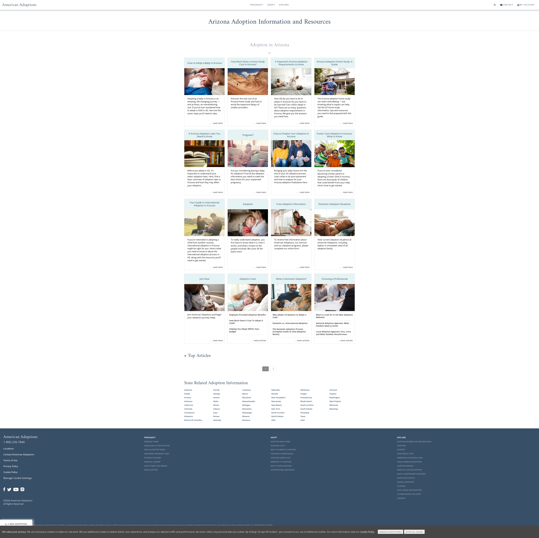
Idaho (215, 401)
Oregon (303, 393)
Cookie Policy (10, 472)
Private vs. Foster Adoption (409, 470)
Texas (302, 416)
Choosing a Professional (282, 454)
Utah (302, 420)
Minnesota (247, 409)
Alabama (188, 390)
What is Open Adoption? (281, 466)
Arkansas (188, 401)
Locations (8, 448)
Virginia (332, 393)
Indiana (216, 409)
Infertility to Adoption (281, 462)
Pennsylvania (306, 397)
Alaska (187, 393)
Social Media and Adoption (409, 490)
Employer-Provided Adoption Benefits (247, 314)
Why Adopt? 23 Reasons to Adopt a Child (289, 316)
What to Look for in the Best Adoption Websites (334, 316)
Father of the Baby (152, 458)
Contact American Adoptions (18, 454)
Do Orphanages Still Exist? (409, 494)
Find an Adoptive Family (154, 449)
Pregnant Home (151, 441)
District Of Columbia (193, 420)
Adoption (401, 446)
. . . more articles (258, 340)
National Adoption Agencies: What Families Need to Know (332, 324)
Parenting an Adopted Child (410, 458)
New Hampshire (278, 397)
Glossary (401, 486)
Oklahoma (305, 390)
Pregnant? (256, 4)
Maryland (246, 397)
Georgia (216, 393)
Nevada (274, 393)
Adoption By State (405, 454)
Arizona (187, 397)
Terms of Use (10, 460)
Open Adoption (151, 470)
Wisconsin (333, 405)
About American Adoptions (409, 462)
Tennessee (304, 412)
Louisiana (246, 390)
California (188, 405)
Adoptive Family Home (280, 441)
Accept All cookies (414, 532)
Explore (284, 4)
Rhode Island (306, 401)
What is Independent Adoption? (411, 474)
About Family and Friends (155, 466)
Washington (334, 397)
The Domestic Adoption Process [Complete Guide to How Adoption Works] (289, 332)
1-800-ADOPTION (17, 524)
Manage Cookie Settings (17, 478)
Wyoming (333, 409)
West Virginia (335, 401)
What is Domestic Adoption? (283, 449)
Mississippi (247, 412)
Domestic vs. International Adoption (290, 323)
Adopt (271, 4)
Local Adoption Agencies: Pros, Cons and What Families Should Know (333, 333)
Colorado (188, 409)
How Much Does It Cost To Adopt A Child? (246, 322)
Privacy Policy (10, 466)
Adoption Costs (278, 446)
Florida (216, 390)
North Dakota (277, 416)
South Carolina (306, 405)
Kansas (216, 416)
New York (275, 409)
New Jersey (276, 401)
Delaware (188, 416)
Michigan (246, 405)
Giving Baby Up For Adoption (157, 446)
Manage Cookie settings (391, 532)
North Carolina (278, 412)
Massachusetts (248, 401)
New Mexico (276, 405)
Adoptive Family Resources (283, 470)
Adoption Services (405, 466)
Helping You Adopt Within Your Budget (244, 330)
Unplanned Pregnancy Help (156, 454)
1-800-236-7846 (14, 442)
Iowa (215, 412)
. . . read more (216, 123)
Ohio (273, 420)
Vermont (333, 390)
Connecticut (189, 412)
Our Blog (401, 498)
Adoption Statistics (406, 478)
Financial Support (152, 462)
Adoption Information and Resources (414, 441)
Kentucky (217, 420)
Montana (246, 420)
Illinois (216, 405)
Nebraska (275, 390)
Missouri (246, 416)
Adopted (401, 449)
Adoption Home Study (281, 458)
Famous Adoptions (405, 482)
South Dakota (306, 409)
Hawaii (216, 397)
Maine (245, 393)
